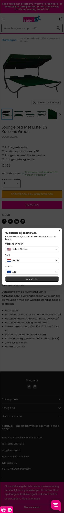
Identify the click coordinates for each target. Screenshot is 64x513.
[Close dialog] (59, 230)
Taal (7, 255)
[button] (32, 249)
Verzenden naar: (14, 243)
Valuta (8, 266)
